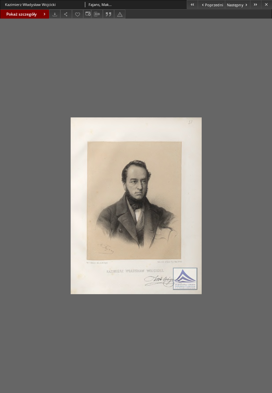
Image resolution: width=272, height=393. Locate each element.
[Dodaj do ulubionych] (77, 14)
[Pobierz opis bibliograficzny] (96, 14)
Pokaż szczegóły (21, 14)
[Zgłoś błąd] (119, 14)
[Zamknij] (266, 4)
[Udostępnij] (66, 14)
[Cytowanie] (108, 14)
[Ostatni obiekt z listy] (255, 4)
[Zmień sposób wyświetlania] (87, 14)
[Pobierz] (54, 14)
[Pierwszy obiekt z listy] (192, 4)
